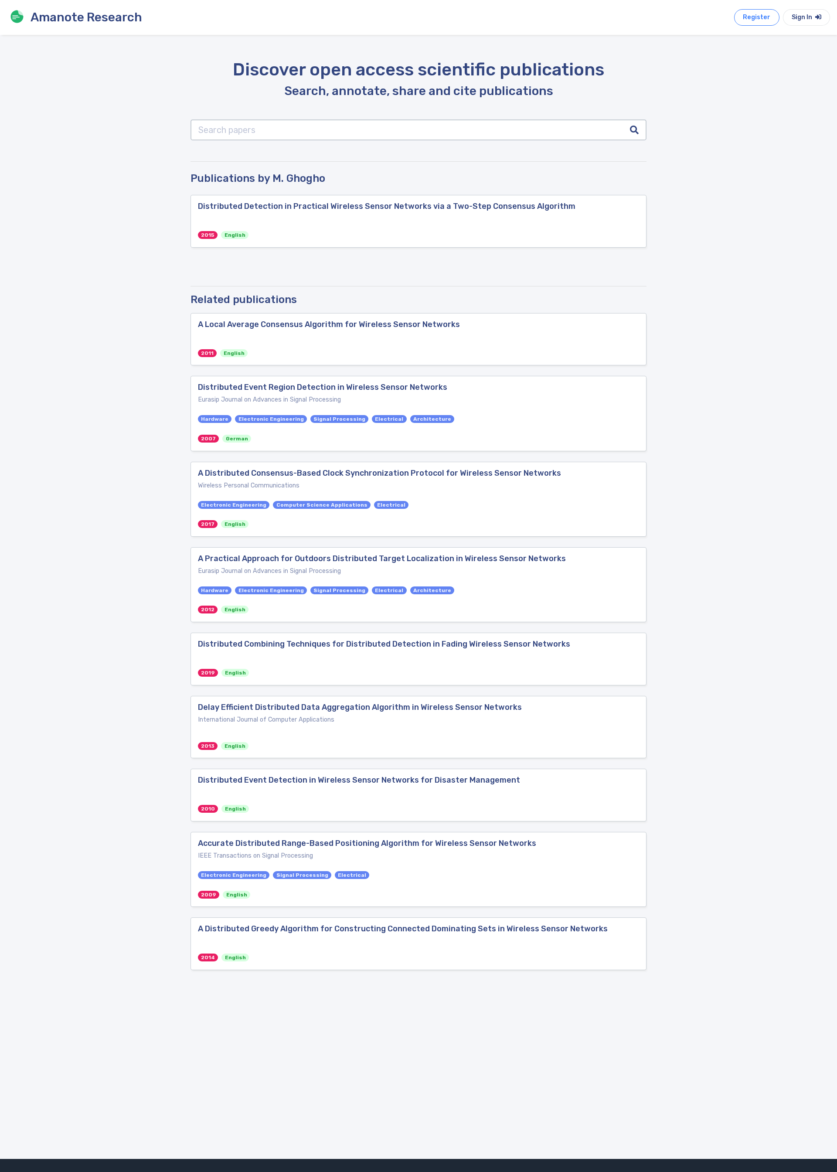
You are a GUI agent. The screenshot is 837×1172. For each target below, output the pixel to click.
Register (756, 17)
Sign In (802, 17)
